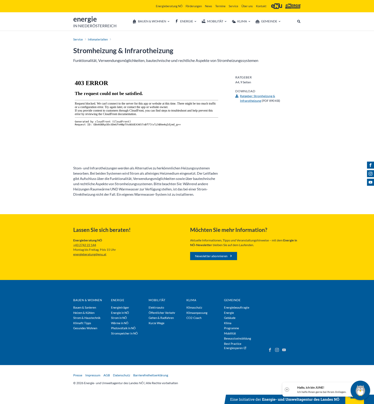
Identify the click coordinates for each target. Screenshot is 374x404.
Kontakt (261, 6)
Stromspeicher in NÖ (124, 333)
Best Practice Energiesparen (233, 346)
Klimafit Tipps (82, 323)
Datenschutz (121, 375)
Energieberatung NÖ (169, 6)
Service (233, 6)
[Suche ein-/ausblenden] (299, 21)
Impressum (92, 375)
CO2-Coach (193, 318)
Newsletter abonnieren (211, 256)
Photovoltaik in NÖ (123, 328)
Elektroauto (156, 307)
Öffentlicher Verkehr (162, 312)
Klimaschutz (194, 307)
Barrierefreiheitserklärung (150, 375)
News (208, 6)
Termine (220, 6)
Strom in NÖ (119, 318)
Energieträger (120, 307)
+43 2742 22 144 (84, 245)
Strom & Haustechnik (87, 318)
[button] (318, 389)
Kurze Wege (156, 323)
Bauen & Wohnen (87, 300)
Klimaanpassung (196, 312)
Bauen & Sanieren (84, 307)
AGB (106, 375)
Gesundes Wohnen (85, 328)
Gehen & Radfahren (161, 318)
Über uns (247, 6)
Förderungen (194, 6)
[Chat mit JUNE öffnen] (360, 390)
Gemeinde (232, 300)
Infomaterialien (98, 39)
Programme (231, 328)
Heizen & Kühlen (83, 312)
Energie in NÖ (120, 312)
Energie (117, 300)
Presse (77, 375)
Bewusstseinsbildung (237, 338)
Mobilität (157, 300)
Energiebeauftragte (236, 307)
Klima (191, 300)
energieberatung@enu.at (89, 254)
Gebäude (230, 318)
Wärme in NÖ (119, 323)
